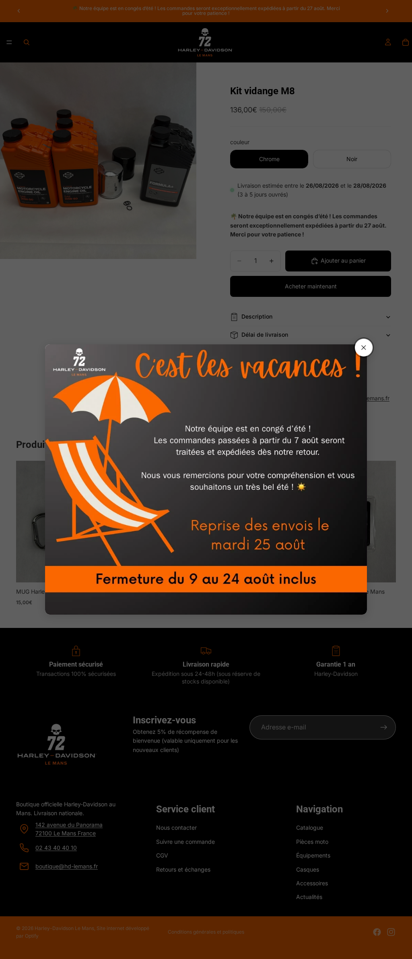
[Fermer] (364, 347)
